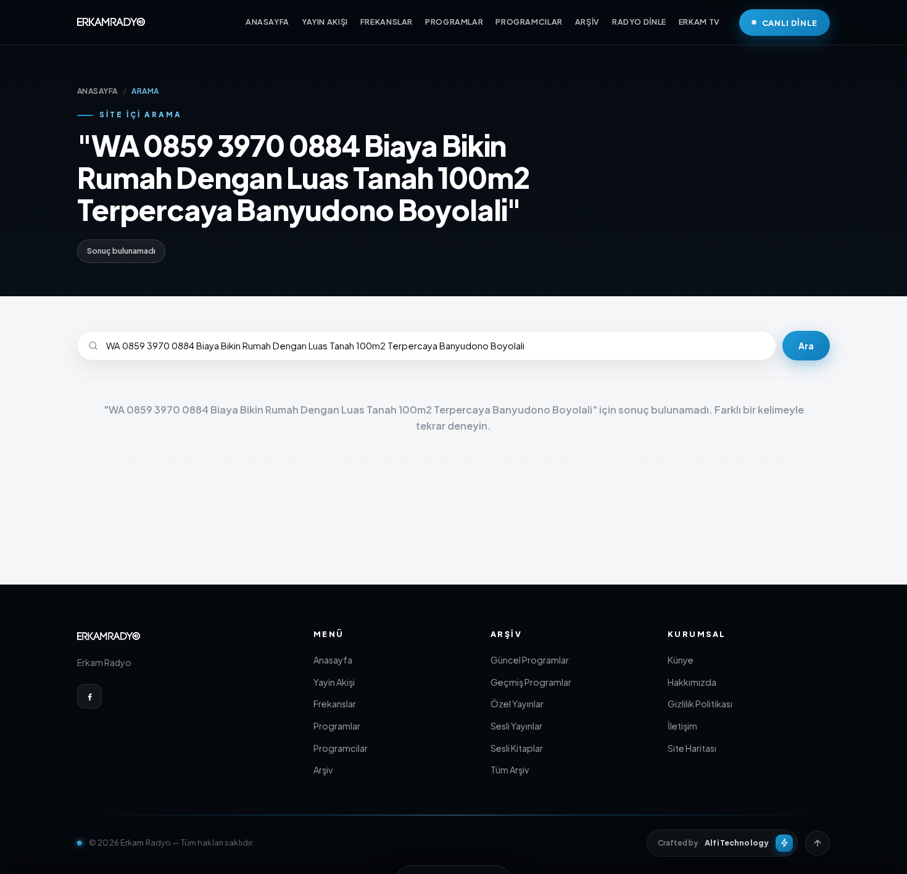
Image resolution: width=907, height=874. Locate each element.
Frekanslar (334, 703)
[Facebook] (89, 696)
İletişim (682, 725)
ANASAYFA (267, 22)
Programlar (336, 725)
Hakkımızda (692, 682)
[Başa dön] (817, 843)
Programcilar (340, 748)
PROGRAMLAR (454, 22)
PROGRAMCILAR (529, 22)
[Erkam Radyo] (111, 22)
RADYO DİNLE (639, 22)
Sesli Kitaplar (517, 748)
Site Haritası (692, 748)
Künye (681, 659)
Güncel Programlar (530, 659)
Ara (806, 346)
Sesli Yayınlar (516, 725)
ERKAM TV (699, 22)
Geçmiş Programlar (531, 682)
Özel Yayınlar (517, 703)
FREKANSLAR (386, 22)
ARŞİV (587, 22)
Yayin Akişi (334, 682)
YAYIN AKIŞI (325, 22)
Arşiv (323, 769)
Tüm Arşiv (510, 769)
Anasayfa (332, 659)
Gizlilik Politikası (700, 703)
